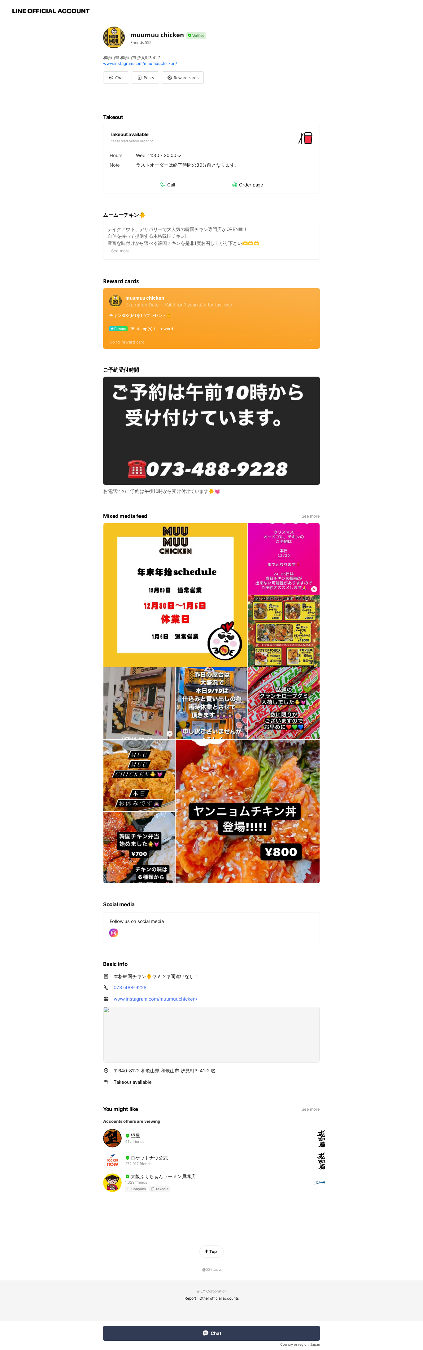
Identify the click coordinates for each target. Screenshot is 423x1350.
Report (190, 1298)
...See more (118, 250)
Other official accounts (219, 1298)
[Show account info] (196, 35)
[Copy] (213, 1071)
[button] (145, 77)
